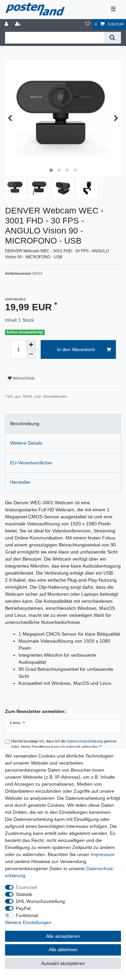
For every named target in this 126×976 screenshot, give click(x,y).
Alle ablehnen (63, 949)
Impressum (103, 854)
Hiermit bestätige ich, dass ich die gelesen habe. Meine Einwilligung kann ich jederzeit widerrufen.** (64, 744)
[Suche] (112, 38)
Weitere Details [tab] (26, 443)
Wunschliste (23, 378)
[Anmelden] (7, 24)
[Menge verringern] (31, 354)
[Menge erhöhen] (31, 344)
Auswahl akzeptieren (63, 963)
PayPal (23, 908)
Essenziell (26, 887)
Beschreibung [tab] (24, 423)
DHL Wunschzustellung (40, 901)
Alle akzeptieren (63, 936)
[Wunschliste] (87, 24)
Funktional (27, 915)
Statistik (24, 894)
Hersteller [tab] (20, 482)
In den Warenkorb (76, 349)
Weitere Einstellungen (28, 922)
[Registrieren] (18, 24)
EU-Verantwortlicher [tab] (31, 462)
